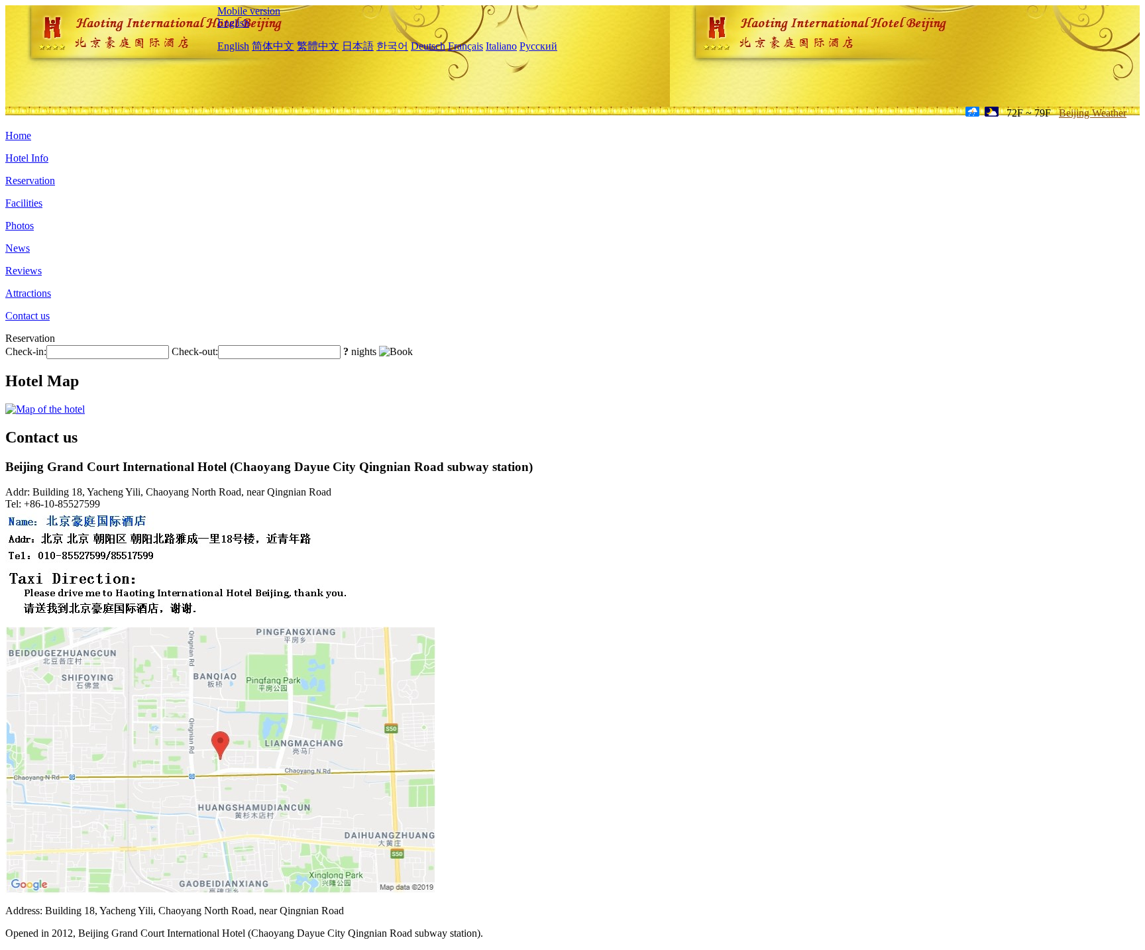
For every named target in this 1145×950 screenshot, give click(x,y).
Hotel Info (26, 158)
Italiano (501, 46)
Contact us (27, 315)
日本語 (358, 46)
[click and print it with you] (220, 890)
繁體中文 (318, 46)
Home (18, 135)
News (17, 248)
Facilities (23, 203)
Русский (538, 46)
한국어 (392, 46)
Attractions (28, 293)
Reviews (23, 270)
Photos (19, 225)
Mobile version (248, 11)
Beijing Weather (1092, 113)
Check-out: (195, 351)
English (233, 22)
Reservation (30, 180)
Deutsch (428, 46)
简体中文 (273, 46)
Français (465, 46)
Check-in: (25, 351)
